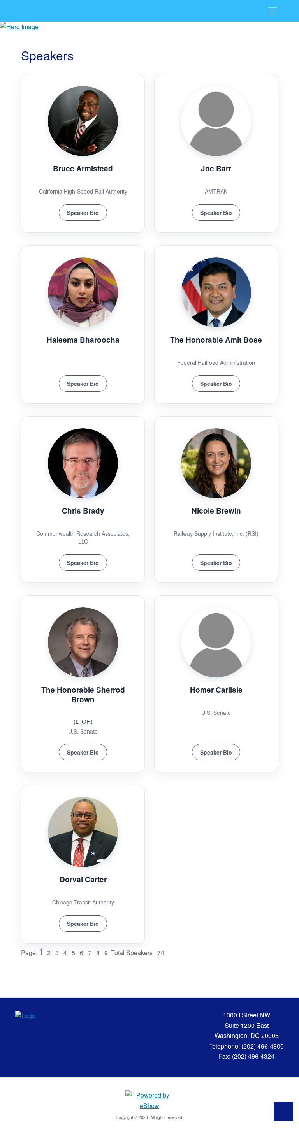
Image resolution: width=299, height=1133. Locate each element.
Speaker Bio (83, 212)
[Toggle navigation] (272, 11)
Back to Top (283, 1111)
